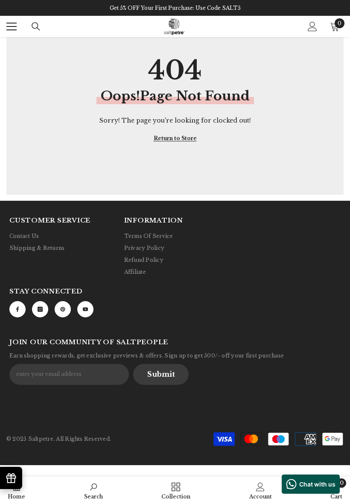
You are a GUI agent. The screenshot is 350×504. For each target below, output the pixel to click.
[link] (93, 490)
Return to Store (175, 138)
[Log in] (312, 26)
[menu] (11, 26)
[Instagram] (40, 309)
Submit (161, 374)
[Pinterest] (63, 309)
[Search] (36, 26)
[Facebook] (17, 309)
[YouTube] (85, 309)
